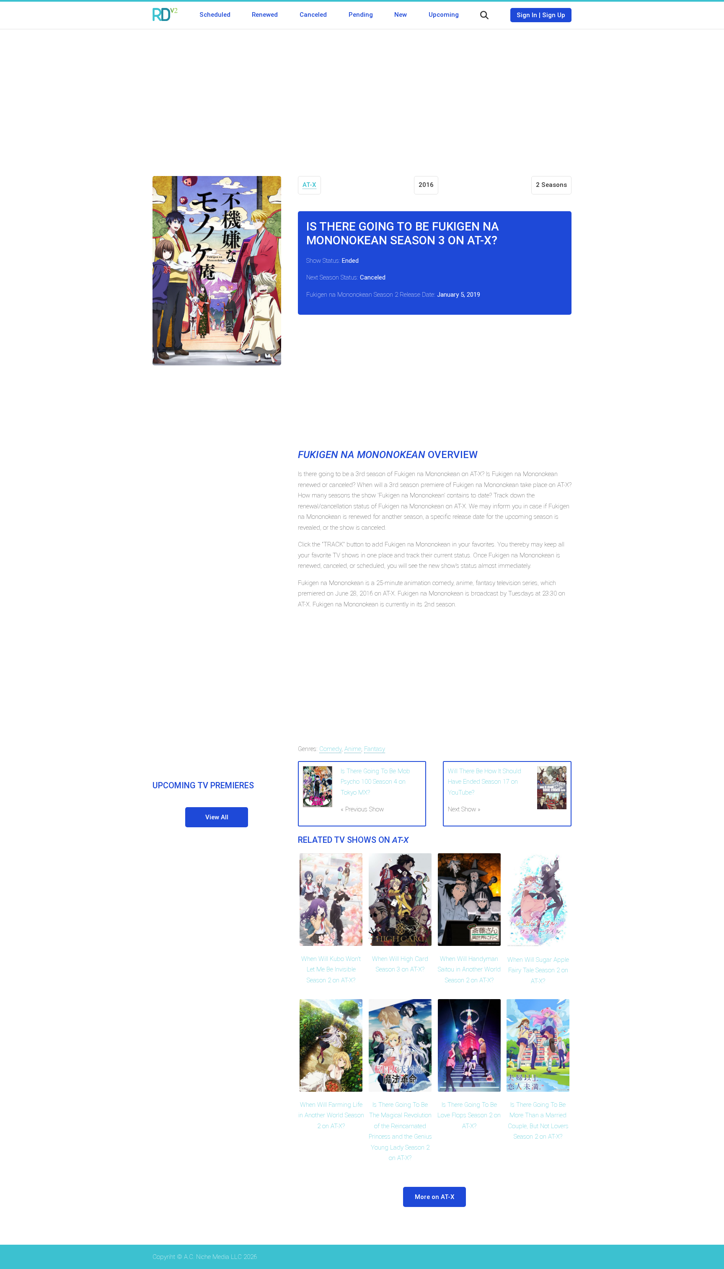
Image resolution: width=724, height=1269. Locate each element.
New (400, 14)
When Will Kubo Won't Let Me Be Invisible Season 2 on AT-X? (331, 969)
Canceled (313, 14)
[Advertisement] (362, 96)
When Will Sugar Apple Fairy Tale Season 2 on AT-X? (538, 970)
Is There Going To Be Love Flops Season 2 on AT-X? (469, 1115)
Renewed (265, 14)
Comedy (330, 749)
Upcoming (444, 14)
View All (216, 817)
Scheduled (214, 14)
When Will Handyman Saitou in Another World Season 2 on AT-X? (469, 969)
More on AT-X (435, 1197)
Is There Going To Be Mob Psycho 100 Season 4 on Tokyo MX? (375, 781)
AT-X (309, 185)
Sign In (527, 15)
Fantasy (374, 749)
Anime (352, 749)
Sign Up (553, 15)
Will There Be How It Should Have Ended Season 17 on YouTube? (484, 781)
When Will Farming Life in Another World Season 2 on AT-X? (331, 1115)
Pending (361, 14)
